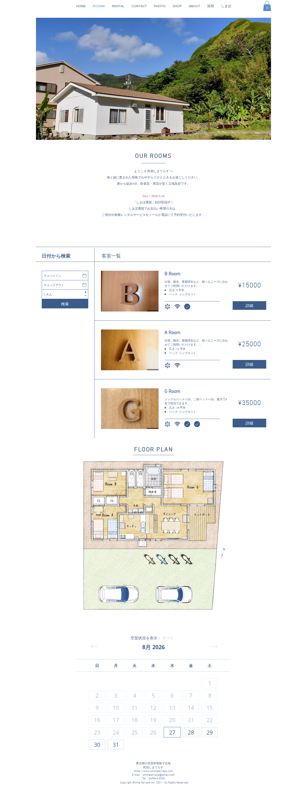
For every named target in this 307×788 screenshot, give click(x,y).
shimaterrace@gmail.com (159, 775)
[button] (267, 6)
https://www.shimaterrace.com (153, 771)
